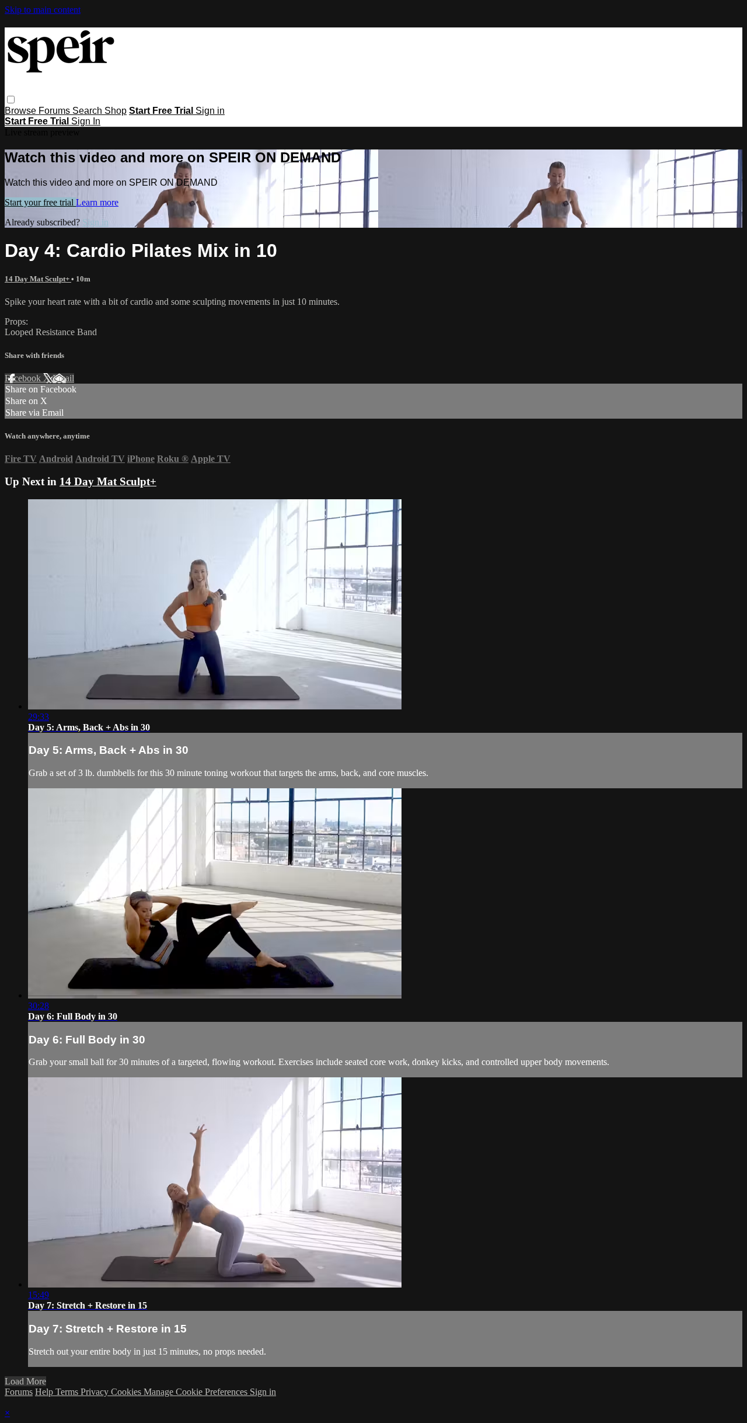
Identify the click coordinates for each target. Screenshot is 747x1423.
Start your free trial (40, 202)
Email (63, 378)
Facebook (24, 378)
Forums (55, 111)
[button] (11, 99)
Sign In (85, 121)
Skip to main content (43, 10)
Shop (115, 111)
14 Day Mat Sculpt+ (38, 278)
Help (45, 1392)
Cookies (127, 1392)
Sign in (210, 111)
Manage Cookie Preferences (197, 1392)
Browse (22, 111)
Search (88, 111)
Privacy (96, 1392)
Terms (68, 1392)
